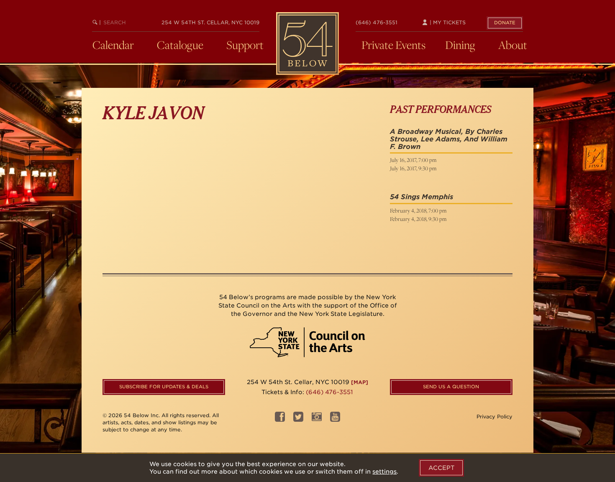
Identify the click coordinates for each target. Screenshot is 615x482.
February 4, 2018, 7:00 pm (418, 210)
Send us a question (451, 387)
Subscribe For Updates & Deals (163, 387)
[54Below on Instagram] (317, 419)
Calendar (113, 45)
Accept (441, 467)
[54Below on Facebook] (280, 419)
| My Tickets (447, 22)
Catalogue (180, 45)
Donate (504, 23)
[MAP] (359, 382)
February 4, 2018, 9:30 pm (418, 219)
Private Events (393, 45)
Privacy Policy (494, 416)
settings (384, 471)
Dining (460, 45)
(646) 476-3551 (376, 22)
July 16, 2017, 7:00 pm (413, 160)
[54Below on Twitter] (298, 419)
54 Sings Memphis (421, 197)
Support (245, 45)
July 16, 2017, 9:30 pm (413, 168)
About (512, 45)
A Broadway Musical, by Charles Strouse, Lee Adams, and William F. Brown (448, 139)
